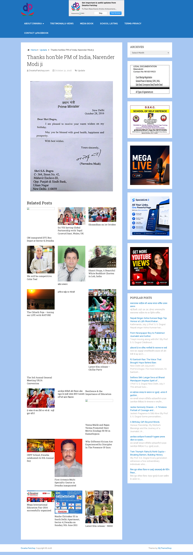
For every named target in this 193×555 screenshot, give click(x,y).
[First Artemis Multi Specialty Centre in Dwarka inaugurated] (68, 458)
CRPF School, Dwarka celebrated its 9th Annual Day (40, 458)
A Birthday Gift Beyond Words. (145, 422)
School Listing (109, 23)
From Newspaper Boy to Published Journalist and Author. (147, 334)
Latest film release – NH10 (99, 526)
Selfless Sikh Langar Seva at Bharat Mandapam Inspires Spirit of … (147, 379)
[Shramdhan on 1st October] (102, 214)
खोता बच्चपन (62, 284)
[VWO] (82, 13)
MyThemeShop (165, 548)
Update (43, 50)
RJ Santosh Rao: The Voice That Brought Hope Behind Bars (145, 361)
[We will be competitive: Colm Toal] (41, 259)
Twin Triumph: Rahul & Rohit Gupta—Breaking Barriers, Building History (148, 453)
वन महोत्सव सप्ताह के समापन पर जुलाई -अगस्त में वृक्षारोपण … (148, 394)
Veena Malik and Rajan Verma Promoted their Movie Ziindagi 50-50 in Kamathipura (97, 429)
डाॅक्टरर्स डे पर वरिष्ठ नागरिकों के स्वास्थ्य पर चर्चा (148, 348)
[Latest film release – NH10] (99, 507)
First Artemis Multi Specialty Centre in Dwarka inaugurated (65, 482)
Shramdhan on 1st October (102, 224)
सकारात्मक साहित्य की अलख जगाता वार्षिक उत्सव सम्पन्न (148, 305)
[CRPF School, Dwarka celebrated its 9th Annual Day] (41, 445)
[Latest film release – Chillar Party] (102, 326)
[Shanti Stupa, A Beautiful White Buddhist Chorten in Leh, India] (102, 257)
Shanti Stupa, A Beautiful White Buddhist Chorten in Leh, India (101, 273)
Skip (100, 13)
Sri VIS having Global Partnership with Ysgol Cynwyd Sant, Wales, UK (71, 230)
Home (34, 50)
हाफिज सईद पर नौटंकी (66, 291)
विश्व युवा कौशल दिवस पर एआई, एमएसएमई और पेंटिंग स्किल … (149, 471)
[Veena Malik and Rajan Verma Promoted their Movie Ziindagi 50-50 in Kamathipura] (99, 410)
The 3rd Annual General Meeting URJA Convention (39, 380)
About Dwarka (33, 23)
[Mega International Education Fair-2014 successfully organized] (41, 496)
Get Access (115, 13)
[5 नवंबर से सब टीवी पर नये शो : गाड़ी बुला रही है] (41, 398)
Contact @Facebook (36, 33)
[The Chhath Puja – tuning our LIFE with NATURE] (41, 299)
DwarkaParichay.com (39, 70)
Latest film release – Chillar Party (99, 368)
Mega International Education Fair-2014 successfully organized (39, 507)
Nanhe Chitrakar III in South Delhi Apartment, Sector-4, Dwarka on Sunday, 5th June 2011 (67, 521)
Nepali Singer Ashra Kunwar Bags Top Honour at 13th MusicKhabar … (148, 320)
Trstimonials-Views (62, 23)
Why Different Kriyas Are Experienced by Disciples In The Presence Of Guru (99, 444)
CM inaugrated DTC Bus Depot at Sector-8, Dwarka (40, 239)
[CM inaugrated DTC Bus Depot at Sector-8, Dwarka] (41, 221)
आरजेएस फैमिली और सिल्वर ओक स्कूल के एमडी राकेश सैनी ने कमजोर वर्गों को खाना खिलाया (71, 394)
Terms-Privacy (132, 23)
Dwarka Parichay (28, 548)
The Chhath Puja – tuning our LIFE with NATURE (40, 313)
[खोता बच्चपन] (71, 263)
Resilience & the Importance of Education (98, 392)
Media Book (86, 23)
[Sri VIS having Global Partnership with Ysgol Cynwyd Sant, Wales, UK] (71, 216)
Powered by (75, 13)
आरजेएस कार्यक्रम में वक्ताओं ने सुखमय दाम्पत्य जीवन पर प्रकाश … (147, 438)
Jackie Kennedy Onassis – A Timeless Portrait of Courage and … (148, 409)
